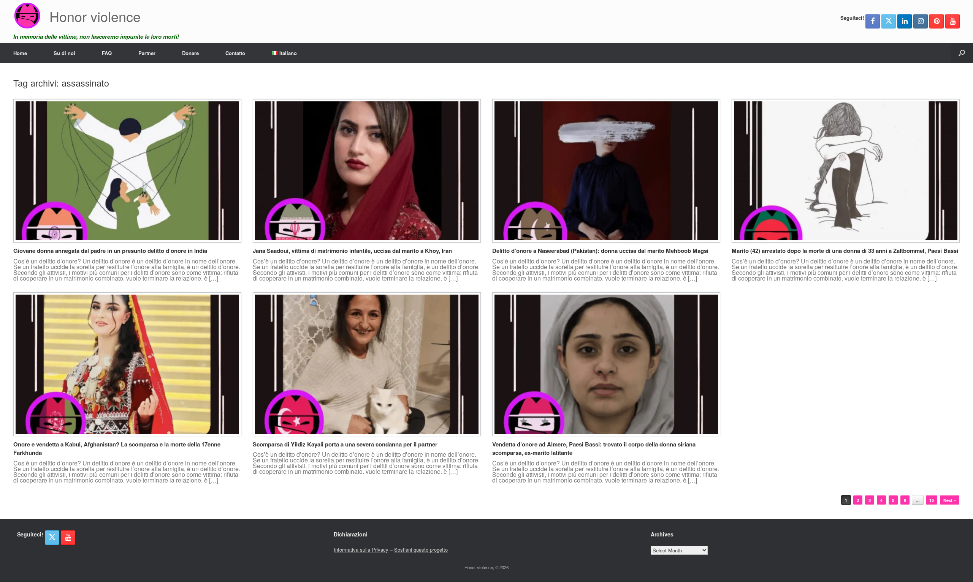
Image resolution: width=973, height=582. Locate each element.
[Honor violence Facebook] (872, 21)
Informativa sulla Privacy (361, 549)
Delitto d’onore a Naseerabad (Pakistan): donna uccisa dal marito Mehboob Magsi (600, 250)
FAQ (107, 53)
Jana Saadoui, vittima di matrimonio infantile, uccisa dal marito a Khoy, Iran (352, 250)
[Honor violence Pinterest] (936, 21)
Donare (190, 53)
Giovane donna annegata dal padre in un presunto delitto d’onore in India (110, 250)
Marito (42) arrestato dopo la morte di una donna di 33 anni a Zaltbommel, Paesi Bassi (845, 250)
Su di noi (64, 53)
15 (931, 500)
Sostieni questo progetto (421, 549)
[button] (962, 53)
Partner (146, 53)
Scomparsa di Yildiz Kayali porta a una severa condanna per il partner (345, 444)
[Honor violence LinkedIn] (904, 21)
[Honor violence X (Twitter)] (888, 21)
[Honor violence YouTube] (952, 21)
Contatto (235, 53)
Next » (949, 500)
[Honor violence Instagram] (920, 21)
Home (20, 53)
